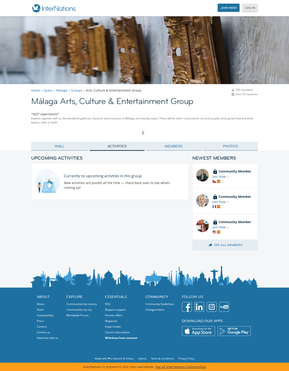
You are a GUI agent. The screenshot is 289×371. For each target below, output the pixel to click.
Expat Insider (113, 326)
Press (40, 321)
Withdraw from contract (121, 338)
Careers (42, 326)
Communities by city (79, 310)
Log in (250, 8)
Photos (230, 146)
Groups (76, 90)
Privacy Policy (186, 358)
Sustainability (45, 315)
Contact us (43, 332)
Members (174, 146)
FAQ (107, 304)
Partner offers (114, 315)
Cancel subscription (117, 332)
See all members (228, 245)
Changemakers (155, 310)
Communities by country (81, 304)
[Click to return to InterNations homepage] (53, 8)
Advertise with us (47, 338)
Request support (115, 310)
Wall (60, 146)
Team (40, 310)
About (40, 304)
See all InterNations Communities (180, 367)
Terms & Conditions (162, 358)
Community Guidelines (159, 304)
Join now (228, 8)
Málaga (61, 90)
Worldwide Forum (77, 315)
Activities (117, 146)
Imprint (142, 358)
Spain (48, 90)
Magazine (111, 321)
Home (35, 90)
